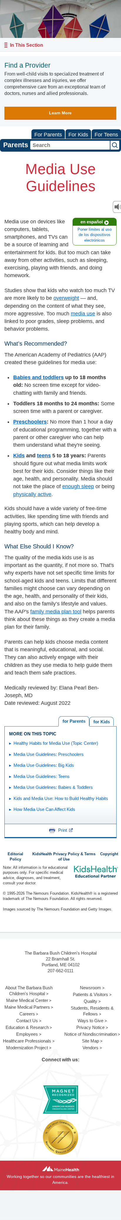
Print (62, 830)
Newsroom (90, 987)
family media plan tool (55, 612)
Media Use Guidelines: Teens (42, 776)
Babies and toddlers (38, 377)
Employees (27, 1034)
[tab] (101, 721)
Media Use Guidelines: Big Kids (44, 765)
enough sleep (78, 486)
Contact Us (27, 1020)
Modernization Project (27, 1047)
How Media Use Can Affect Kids (44, 809)
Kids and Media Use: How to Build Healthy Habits (61, 798)
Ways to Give (90, 1020)
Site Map (90, 1040)
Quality (90, 1001)
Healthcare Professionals (27, 1040)
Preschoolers (30, 422)
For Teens (106, 135)
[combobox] (70, 145)
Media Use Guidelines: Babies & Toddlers (53, 787)
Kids (19, 455)
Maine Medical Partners (27, 1007)
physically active (32, 494)
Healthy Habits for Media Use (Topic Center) (56, 743)
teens (44, 455)
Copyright (109, 854)
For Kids (78, 135)
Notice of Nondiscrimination (90, 1034)
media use (83, 314)
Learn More (60, 113)
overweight (66, 298)
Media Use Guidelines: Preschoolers (49, 754)
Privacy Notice (90, 1027)
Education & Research (27, 1027)
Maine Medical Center (27, 1000)
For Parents (48, 135)
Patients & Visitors (90, 994)
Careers (27, 1013)
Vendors (90, 1047)
